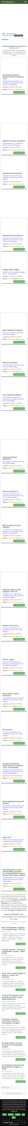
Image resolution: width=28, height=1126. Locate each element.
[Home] (4, 34)
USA (14, 1117)
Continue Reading (20, 943)
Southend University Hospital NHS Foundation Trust (13, 77)
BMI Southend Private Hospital (12, 526)
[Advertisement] (14, 18)
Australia (11, 1114)
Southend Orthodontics (12, 173)
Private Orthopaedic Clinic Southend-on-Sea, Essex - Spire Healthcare (13, 997)
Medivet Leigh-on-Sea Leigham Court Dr (12, 591)
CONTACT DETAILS (19, 92)
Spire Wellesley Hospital (12, 330)
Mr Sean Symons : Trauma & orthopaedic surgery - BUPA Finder (13, 951)
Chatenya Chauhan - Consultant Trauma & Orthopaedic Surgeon (11, 1021)
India (4, 1114)
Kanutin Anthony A (10, 491)
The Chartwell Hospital (12, 395)
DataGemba (10, 2)
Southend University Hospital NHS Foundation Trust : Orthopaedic (13, 765)
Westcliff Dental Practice (13, 235)
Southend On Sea (8, 35)
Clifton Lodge (8, 659)
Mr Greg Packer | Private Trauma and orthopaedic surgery (12, 1045)
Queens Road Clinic (11, 625)
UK (23, 1114)
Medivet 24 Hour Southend (14, 141)
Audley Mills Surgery (11, 270)
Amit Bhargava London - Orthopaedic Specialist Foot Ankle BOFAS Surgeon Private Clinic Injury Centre (14, 872)
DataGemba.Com (18, 1122)
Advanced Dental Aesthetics (10, 458)
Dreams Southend (10, 362)
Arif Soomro (7, 730)
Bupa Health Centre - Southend (11, 695)
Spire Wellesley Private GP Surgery (13, 802)
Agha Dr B (7, 837)
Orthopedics (18, 35)
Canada (18, 1114)
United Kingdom (11, 33)
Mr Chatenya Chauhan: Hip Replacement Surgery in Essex (13, 1067)
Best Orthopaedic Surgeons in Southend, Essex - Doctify (13, 928)
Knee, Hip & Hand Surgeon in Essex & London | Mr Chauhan (14, 975)
